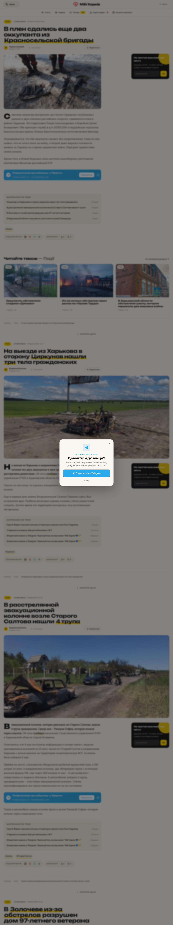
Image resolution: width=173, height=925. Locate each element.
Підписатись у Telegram (88, 473)
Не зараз (86, 480)
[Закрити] (109, 443)
